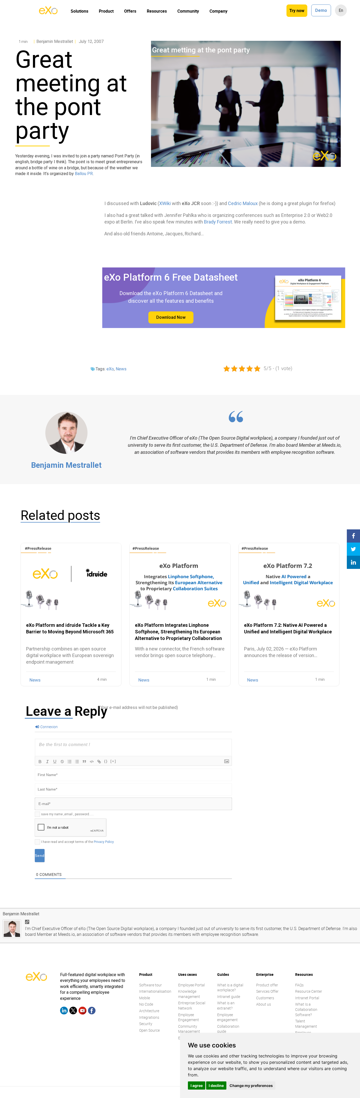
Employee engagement (227, 1017)
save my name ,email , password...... (67, 814)
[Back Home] (48, 13)
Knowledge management (189, 994)
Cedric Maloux (243, 203)
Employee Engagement (188, 1017)
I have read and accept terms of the (77, 842)
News (121, 368)
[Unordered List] (77, 761)
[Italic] (47, 761)
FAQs (299, 984)
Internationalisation (155, 991)
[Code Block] (91, 761)
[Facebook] (92, 1011)
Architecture (149, 1010)
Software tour (150, 984)
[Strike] (62, 761)
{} (106, 761)
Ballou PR (84, 173)
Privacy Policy (104, 842)
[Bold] (40, 761)
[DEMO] (353, 67)
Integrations (149, 1017)
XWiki (165, 203)
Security (145, 1023)
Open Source (149, 1030)
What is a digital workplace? (230, 987)
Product (106, 11)
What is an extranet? (226, 1006)
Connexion (49, 726)
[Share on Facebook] (353, 536)
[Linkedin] (64, 1011)
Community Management (189, 1029)
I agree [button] (197, 1085)
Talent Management (306, 1023)
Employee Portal (191, 984)
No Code (146, 1004)
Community (188, 11)
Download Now (171, 317)
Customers (265, 997)
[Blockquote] (84, 761)
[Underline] (55, 761)
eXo (110, 368)
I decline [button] (216, 1085)
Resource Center (308, 991)
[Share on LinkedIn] (353, 562)
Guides (223, 974)
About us (263, 1004)
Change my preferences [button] (251, 1085)
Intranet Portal (307, 997)
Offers (130, 11)
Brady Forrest (218, 222)
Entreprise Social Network (191, 1006)
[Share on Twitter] (353, 549)
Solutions (79, 11)
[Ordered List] (69, 761)
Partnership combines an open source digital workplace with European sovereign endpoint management (70, 655)
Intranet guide (228, 996)
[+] (113, 761)
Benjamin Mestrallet (66, 465)
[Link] (99, 761)
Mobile (144, 997)
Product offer (267, 984)
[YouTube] (82, 1011)
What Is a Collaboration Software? (306, 1009)
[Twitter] (73, 1011)
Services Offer (267, 991)
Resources (157, 11)
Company (218, 11)
